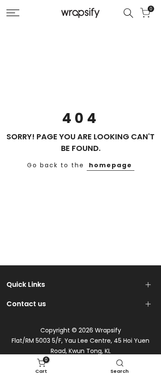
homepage (110, 165)
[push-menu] (12, 13)
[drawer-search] (128, 13)
